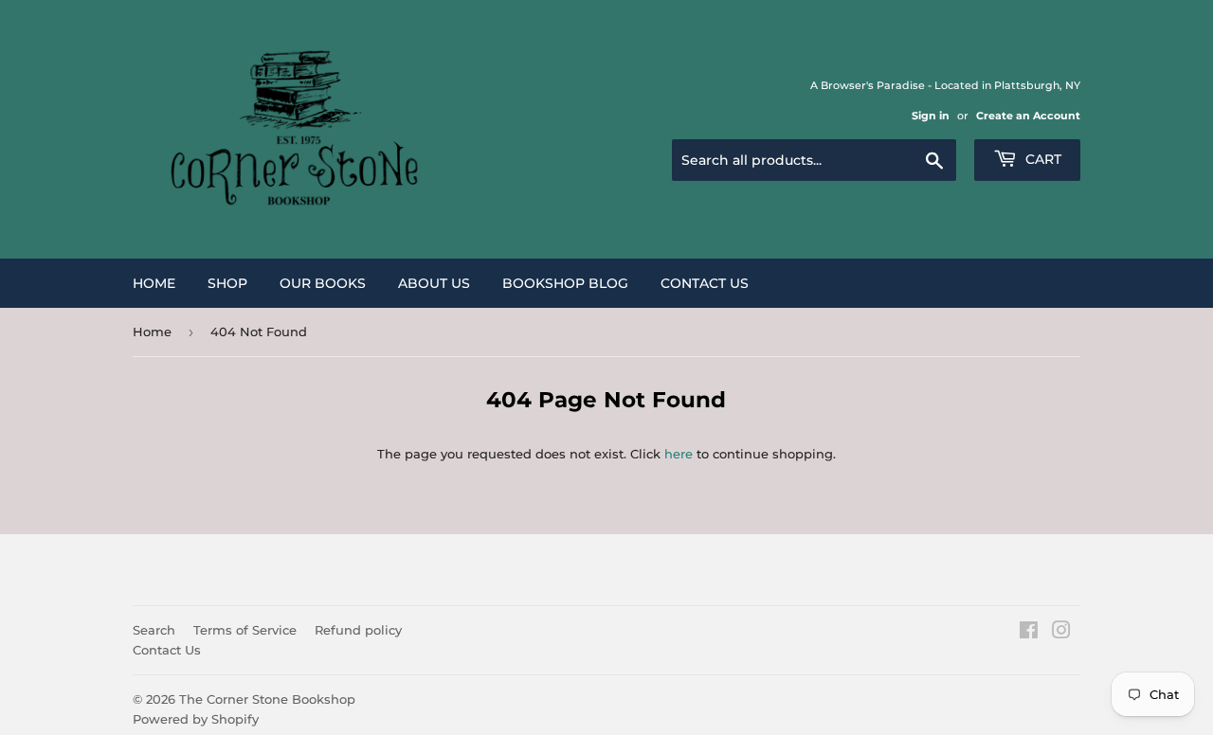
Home (154, 283)
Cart (1041, 159)
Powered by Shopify (196, 718)
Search (154, 629)
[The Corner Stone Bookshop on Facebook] (1029, 632)
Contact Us (705, 283)
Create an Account (1028, 115)
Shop (227, 283)
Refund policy (358, 629)
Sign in (931, 115)
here (678, 453)
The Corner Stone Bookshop (267, 699)
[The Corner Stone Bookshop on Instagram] (1061, 632)
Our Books (323, 283)
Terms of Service (245, 629)
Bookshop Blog (565, 283)
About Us (434, 283)
